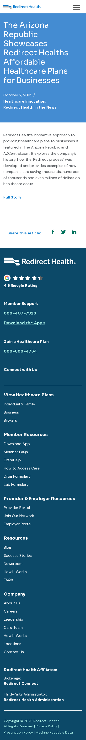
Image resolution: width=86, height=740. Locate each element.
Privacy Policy (46, 726)
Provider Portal (17, 507)
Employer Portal (17, 523)
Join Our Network (19, 515)
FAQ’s (8, 579)
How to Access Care (22, 468)
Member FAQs (16, 451)
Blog (7, 547)
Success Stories (18, 555)
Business (11, 412)
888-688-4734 (20, 351)
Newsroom (13, 563)
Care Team (13, 627)
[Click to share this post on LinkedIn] (73, 232)
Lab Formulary (16, 484)
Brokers (10, 420)
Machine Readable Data (54, 732)
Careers (11, 611)
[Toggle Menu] (76, 7)
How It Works (15, 571)
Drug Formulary (17, 476)
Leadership (13, 619)
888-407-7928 (20, 313)
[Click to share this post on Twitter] (63, 232)
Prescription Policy (18, 732)
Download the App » (24, 323)
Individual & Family (19, 404)
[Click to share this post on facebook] (52, 232)
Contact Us (14, 651)
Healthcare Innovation (24, 101)
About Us (12, 603)
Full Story (12, 197)
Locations (12, 643)
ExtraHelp (12, 460)
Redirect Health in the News (30, 107)
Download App (17, 443)
